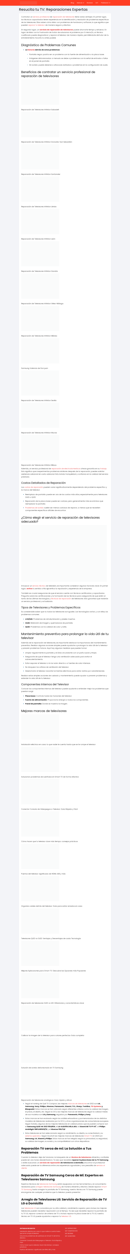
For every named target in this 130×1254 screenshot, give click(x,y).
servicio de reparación (50, 1162)
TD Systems (96, 1106)
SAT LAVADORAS (70, 1236)
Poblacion (105, 3)
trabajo (103, 468)
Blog (72, 3)
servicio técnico (38, 586)
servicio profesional (41, 17)
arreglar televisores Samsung (48, 1187)
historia (31, 50)
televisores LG (30, 1208)
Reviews (90, 3)
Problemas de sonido (34, 508)
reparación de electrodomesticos (65, 468)
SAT (97, 3)
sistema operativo (33, 1136)
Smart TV (88, 1136)
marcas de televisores (77, 1103)
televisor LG (66, 1216)
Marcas (79, 3)
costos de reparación (33, 487)
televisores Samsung (48, 1184)
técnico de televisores (81, 1157)
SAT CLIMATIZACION (71, 1231)
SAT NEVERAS (69, 1233)
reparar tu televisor (36, 25)
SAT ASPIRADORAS (70, 1228)
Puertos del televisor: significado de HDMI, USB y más (37, 1249)
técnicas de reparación (61, 598)
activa (29, 588)
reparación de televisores (63, 17)
